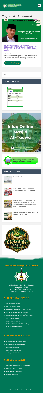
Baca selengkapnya (12, 63)
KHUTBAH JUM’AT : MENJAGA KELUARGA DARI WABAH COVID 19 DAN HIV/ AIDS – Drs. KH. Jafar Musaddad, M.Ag (20, 48)
